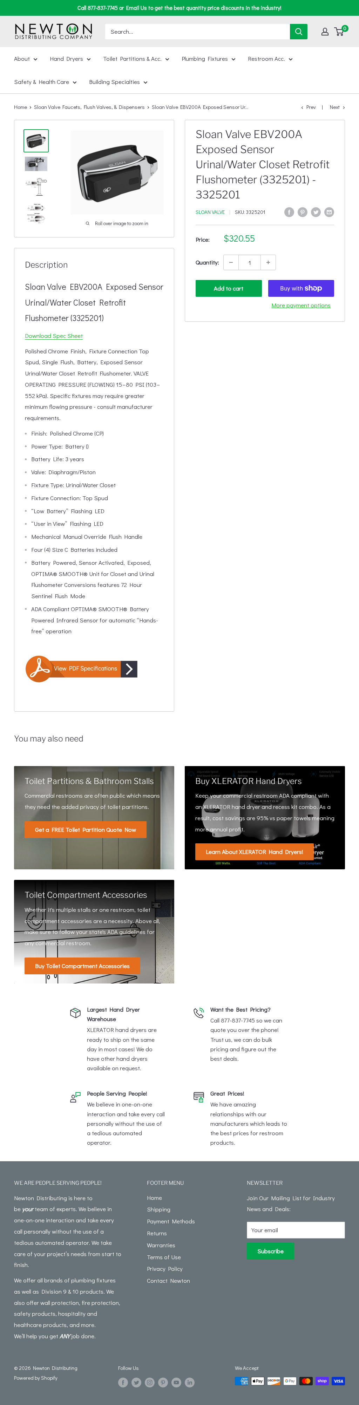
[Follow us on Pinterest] (163, 1382)
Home (20, 106)
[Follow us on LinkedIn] (190, 1382)
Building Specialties (114, 82)
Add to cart (228, 288)
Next (335, 106)
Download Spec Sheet (54, 336)
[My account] (324, 31)
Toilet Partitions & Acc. (132, 58)
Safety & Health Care (41, 82)
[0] (339, 31)
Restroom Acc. (266, 58)
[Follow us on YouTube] (176, 1382)
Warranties (161, 1245)
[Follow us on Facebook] (123, 1382)
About (22, 58)
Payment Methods (171, 1221)
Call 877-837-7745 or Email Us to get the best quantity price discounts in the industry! (179, 7)
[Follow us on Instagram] (150, 1382)
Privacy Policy (165, 1268)
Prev (311, 106)
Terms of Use (164, 1257)
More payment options (301, 305)
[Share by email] (329, 211)
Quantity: (207, 262)
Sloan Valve (210, 211)
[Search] (298, 31)
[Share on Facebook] (289, 211)
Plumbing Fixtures (205, 58)
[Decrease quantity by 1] (231, 262)
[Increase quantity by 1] (268, 262)
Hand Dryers (66, 58)
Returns (157, 1233)
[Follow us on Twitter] (136, 1382)
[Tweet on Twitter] (316, 211)
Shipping (158, 1209)
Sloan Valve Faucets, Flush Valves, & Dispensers (89, 106)
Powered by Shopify (35, 1377)
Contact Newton (168, 1280)
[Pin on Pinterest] (302, 211)
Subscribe (270, 1251)
